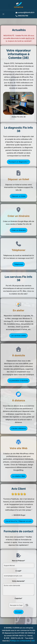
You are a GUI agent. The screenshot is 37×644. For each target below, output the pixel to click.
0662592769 (23, 16)
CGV (33, 641)
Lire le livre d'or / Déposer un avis (18, 521)
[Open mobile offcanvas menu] (3, 14)
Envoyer (18, 612)
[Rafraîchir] (27, 605)
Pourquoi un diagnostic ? (18, 162)
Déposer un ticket (18, 196)
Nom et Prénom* (18, 560)
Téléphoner (18, 264)
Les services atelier (18, 336)
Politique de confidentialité (20, 641)
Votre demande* (18, 581)
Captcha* (18, 598)
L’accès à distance (18, 428)
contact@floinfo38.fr (26, 12)
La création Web (18, 476)
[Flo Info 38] (18, 5)
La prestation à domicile (18, 381)
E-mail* (18, 571)
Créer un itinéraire (19, 230)
